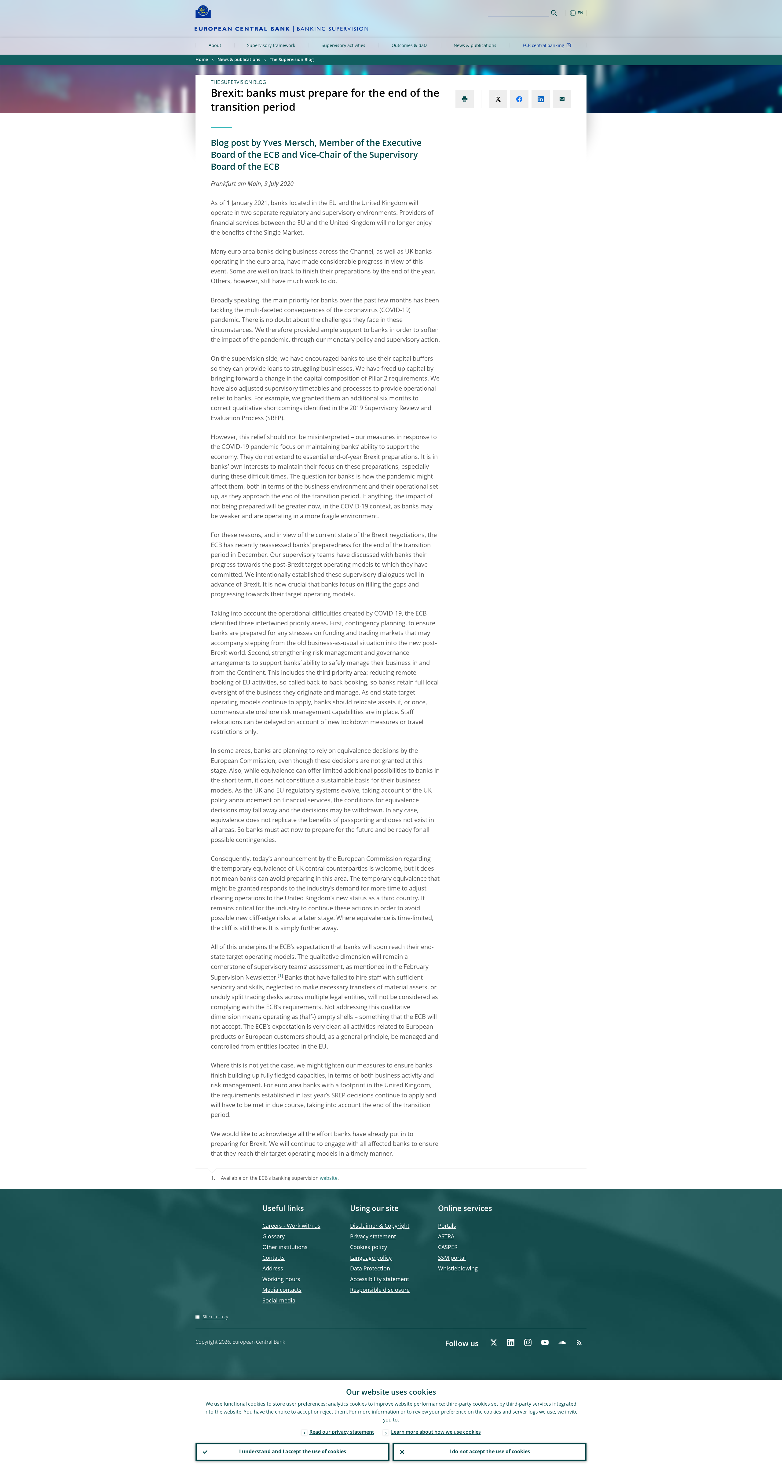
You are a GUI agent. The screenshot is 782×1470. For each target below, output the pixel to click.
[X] (493, 1342)
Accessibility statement (379, 1279)
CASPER (448, 1247)
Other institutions (285, 1247)
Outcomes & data (410, 46)
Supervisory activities (343, 46)
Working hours (281, 1279)
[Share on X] (498, 99)
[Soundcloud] (562, 1342)
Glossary (273, 1237)
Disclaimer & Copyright (379, 1226)
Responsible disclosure (380, 1290)
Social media (278, 1301)
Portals (447, 1226)
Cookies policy (368, 1247)
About (215, 46)
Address (272, 1269)
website (329, 1178)
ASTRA (446, 1237)
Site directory (215, 1317)
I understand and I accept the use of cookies (292, 1452)
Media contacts (281, 1290)
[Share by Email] (562, 99)
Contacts (273, 1258)
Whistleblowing (458, 1269)
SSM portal (452, 1258)
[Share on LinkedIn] (541, 99)
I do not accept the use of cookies (489, 1452)
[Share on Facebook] (519, 99)
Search (554, 13)
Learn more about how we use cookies (436, 1432)
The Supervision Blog (292, 60)
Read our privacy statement (341, 1432)
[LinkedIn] (510, 1342)
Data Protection (370, 1269)
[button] (565, 13)
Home (202, 60)
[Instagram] (528, 1342)
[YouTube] (545, 1342)
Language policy (371, 1258)
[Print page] (464, 99)
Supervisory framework (271, 46)
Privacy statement (373, 1237)
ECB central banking (543, 46)
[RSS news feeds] (579, 1342)
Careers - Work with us (291, 1226)
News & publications (475, 46)
